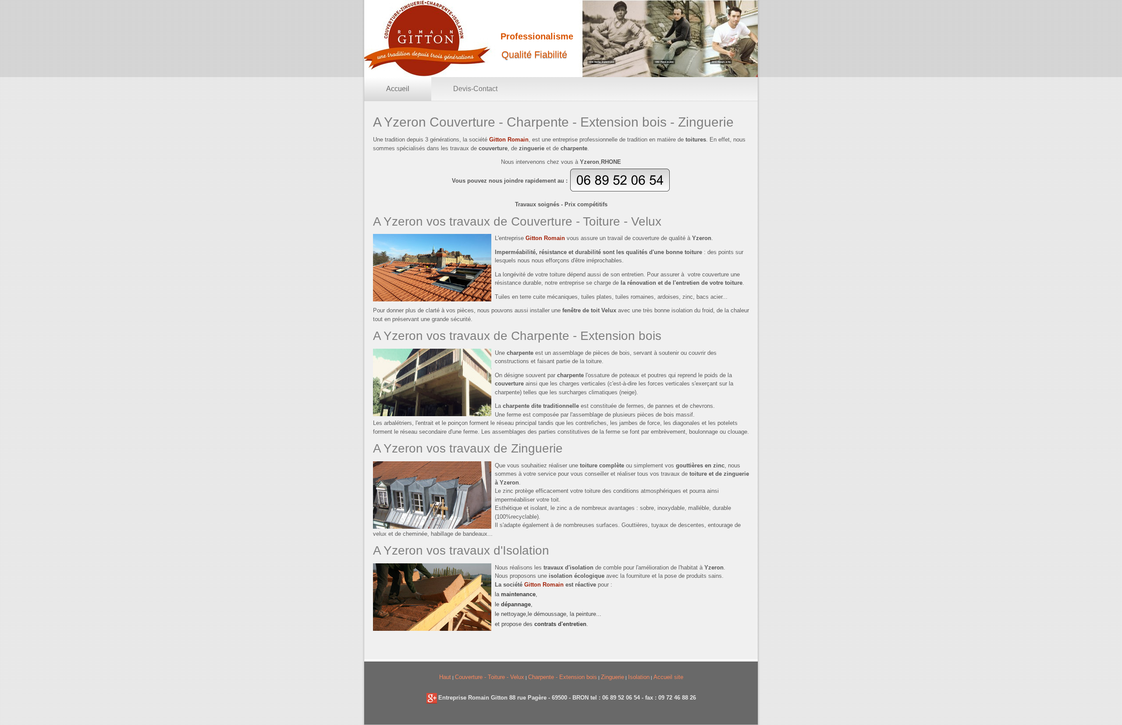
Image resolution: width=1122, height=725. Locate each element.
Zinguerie (612, 677)
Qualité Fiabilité (534, 54)
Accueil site (668, 677)
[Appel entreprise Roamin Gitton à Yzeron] (620, 190)
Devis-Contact (475, 88)
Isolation (639, 677)
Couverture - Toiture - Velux (489, 677)
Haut (445, 677)
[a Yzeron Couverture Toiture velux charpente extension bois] (431, 697)
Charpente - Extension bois (562, 677)
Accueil (397, 88)
